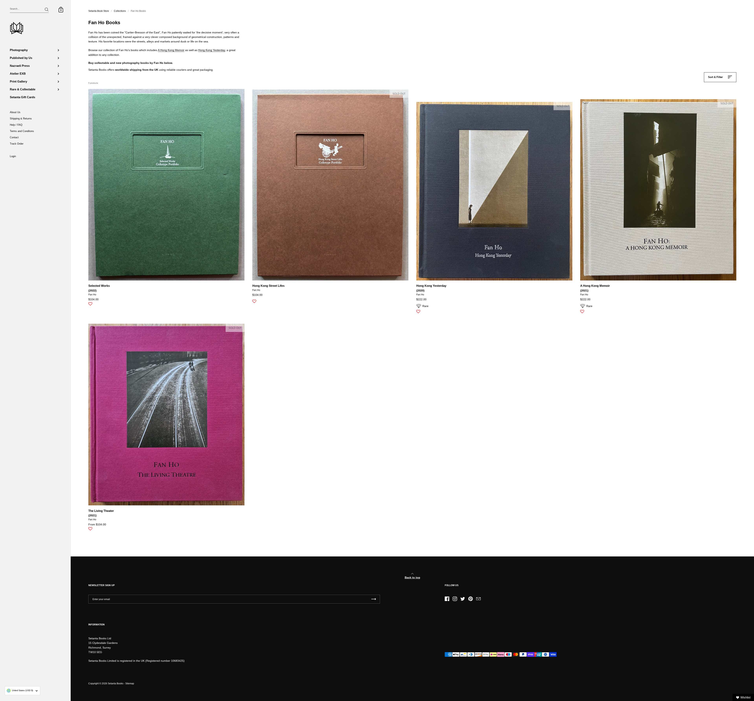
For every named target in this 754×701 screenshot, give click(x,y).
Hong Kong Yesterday (211, 50)
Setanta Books (115, 683)
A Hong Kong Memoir (171, 50)
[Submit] (47, 9)
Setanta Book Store (98, 11)
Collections (120, 11)
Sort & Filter (715, 77)
